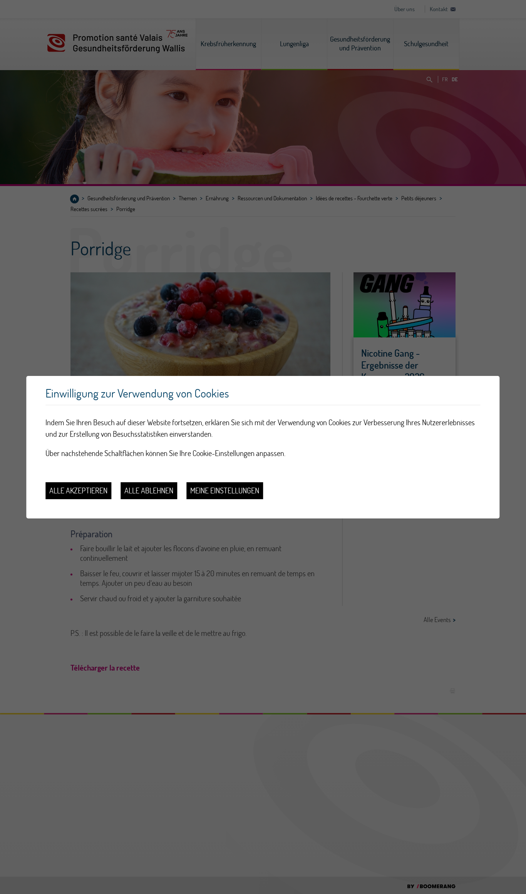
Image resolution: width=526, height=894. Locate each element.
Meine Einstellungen (224, 490)
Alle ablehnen (148, 490)
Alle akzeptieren (78, 490)
